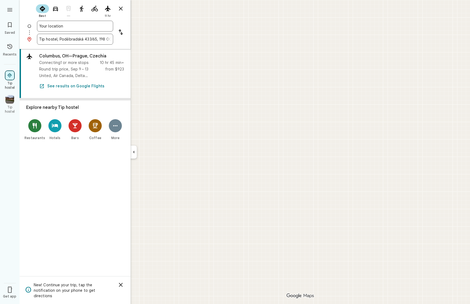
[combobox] (75, 26)
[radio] (42, 10)
